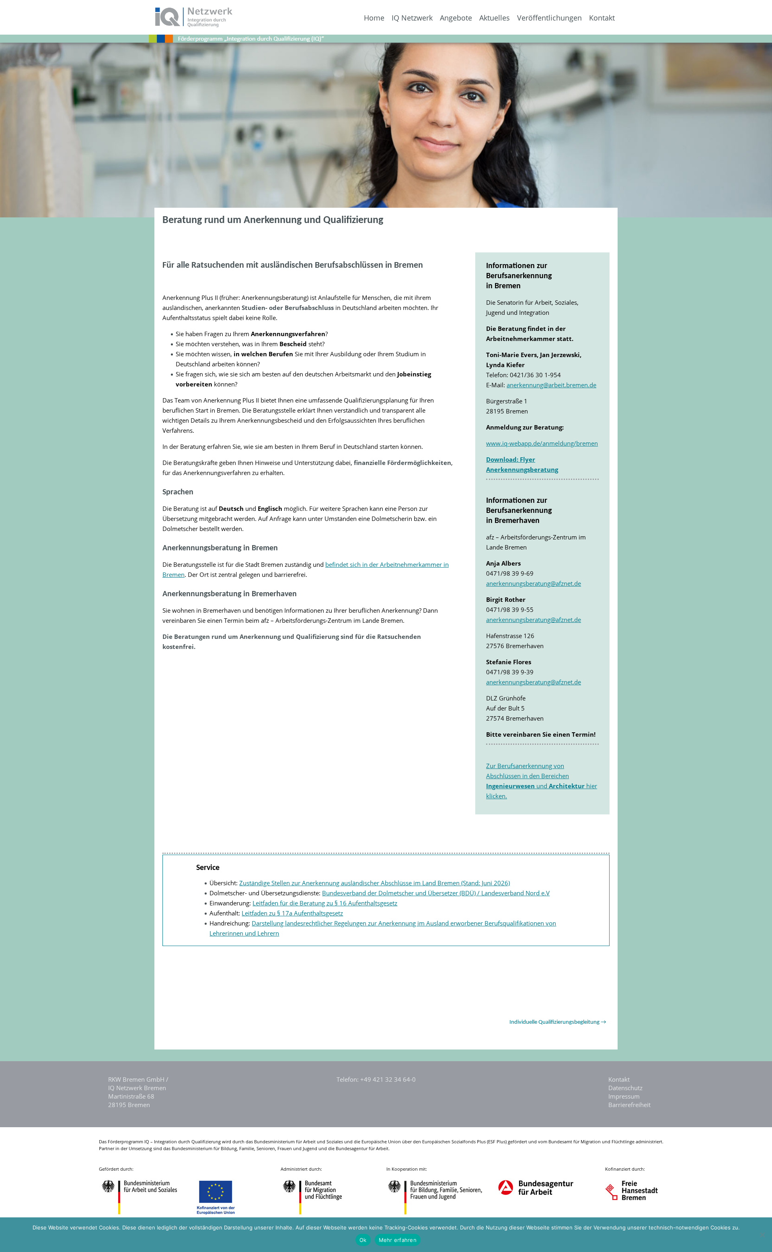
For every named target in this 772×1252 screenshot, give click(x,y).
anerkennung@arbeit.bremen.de (551, 385)
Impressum (624, 1096)
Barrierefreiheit (629, 1105)
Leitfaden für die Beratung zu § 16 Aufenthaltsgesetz (325, 903)
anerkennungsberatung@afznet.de (533, 583)
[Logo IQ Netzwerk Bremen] (116, 25)
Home (374, 18)
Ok (363, 1240)
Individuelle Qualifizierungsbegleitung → (557, 1022)
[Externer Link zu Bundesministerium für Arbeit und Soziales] (145, 1216)
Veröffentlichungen (549, 18)
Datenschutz (625, 1088)
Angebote (456, 18)
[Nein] (762, 1235)
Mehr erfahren (398, 1240)
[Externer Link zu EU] (221, 1216)
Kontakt (602, 18)
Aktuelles (494, 18)
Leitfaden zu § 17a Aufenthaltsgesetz (292, 913)
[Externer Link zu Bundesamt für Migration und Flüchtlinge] (318, 1216)
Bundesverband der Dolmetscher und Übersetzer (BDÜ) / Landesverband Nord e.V (436, 893)
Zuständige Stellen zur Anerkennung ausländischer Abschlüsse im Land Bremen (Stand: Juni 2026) (374, 883)
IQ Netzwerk (412, 18)
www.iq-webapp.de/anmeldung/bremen (542, 443)
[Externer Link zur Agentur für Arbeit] (535, 1216)
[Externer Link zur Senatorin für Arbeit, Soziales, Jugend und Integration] (639, 1216)
